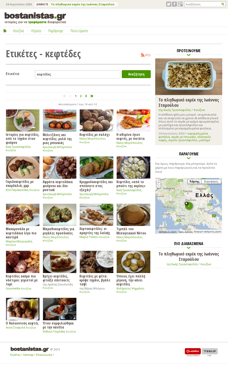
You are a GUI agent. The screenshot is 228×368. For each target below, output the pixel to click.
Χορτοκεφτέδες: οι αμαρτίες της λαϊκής (94, 230)
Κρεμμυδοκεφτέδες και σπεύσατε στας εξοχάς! (96, 186)
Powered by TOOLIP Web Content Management (210, 352)
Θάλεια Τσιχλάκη (54, 331)
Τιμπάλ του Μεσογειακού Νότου (131, 231)
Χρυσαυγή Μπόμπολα (57, 147)
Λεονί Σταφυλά (15, 327)
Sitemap (28, 355)
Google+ (180, 4)
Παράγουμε (55, 30)
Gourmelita (13, 288)
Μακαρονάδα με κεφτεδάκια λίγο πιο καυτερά (21, 233)
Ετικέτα (12, 73)
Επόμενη (86, 96)
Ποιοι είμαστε (79, 30)
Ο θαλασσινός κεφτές (22, 323)
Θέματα (36, 30)
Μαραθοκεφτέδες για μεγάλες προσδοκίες (58, 231)
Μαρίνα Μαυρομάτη (19, 241)
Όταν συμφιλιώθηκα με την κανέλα (58, 325)
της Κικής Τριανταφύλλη (175, 110)
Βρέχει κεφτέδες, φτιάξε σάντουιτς (56, 278)
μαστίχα (204, 140)
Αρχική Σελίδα (5, 30)
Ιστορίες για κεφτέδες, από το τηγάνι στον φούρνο (22, 138)
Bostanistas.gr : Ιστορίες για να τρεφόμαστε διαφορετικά (35, 18)
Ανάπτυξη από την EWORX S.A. (193, 352)
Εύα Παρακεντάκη (17, 190)
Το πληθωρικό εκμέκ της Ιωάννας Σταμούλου (82, 4)
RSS (148, 55)
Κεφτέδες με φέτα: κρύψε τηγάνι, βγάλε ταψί (94, 280)
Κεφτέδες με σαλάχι (94, 134)
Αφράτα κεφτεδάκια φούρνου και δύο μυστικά (58, 186)
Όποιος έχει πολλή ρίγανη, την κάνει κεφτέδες (130, 280)
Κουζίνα (11, 150)
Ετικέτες (15, 355)
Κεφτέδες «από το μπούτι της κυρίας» (130, 184)
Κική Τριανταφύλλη (18, 147)
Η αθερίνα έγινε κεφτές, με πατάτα (130, 136)
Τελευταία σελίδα (92, 96)
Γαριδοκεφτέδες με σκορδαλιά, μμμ (20, 183)
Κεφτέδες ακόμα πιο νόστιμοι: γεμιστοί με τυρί (22, 280)
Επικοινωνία (44, 355)
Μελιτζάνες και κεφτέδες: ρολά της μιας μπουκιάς (57, 139)
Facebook (174, 4)
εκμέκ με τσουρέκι (183, 137)
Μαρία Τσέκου (88, 237)
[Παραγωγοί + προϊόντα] (188, 233)
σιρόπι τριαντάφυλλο (182, 140)
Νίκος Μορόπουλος (92, 138)
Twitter (168, 4)
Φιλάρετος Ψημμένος (130, 288)
